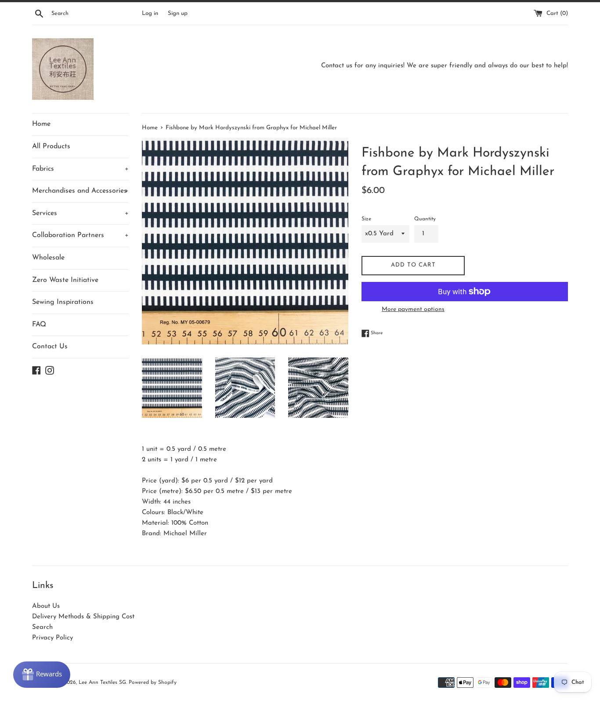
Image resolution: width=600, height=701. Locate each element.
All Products (51, 146)
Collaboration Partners (80, 235)
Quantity (425, 219)
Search (42, 627)
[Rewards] (41, 674)
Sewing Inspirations (63, 302)
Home (41, 124)
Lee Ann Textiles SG (102, 682)
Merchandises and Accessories (80, 190)
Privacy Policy (52, 638)
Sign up (178, 13)
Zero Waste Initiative (65, 280)
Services (80, 213)
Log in (150, 13)
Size (366, 219)
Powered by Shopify (153, 682)
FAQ (39, 324)
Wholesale (48, 257)
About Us (46, 606)
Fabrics (80, 168)
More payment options (413, 309)
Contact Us (50, 346)
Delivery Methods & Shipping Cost (83, 616)
